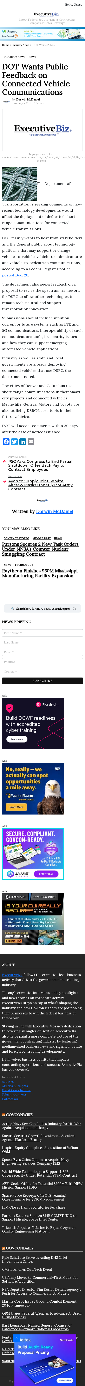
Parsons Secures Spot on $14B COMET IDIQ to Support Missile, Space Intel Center (39, 1217)
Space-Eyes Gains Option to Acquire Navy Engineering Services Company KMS (35, 1161)
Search (75, 609)
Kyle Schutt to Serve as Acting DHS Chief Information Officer (34, 1259)
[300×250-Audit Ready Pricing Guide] (45, 1360)
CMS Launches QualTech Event (27, 1269)
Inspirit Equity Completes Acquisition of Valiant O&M (40, 1149)
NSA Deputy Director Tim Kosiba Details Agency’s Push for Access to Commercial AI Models (41, 1291)
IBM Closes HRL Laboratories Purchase (33, 1207)
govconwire (19, 1114)
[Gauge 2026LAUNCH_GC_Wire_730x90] (42, 34)
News (58, 538)
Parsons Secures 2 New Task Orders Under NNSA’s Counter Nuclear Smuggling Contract (40, 549)
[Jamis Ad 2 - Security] (33, 853)
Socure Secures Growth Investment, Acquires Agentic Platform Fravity (38, 1138)
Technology (24, 564)
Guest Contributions (16, 1090)
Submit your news (14, 1094)
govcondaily (20, 1248)
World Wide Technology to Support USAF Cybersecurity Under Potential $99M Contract (39, 1173)
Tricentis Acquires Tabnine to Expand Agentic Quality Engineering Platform (38, 1229)
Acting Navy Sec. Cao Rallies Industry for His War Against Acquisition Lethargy (41, 1126)
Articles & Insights (15, 1086)
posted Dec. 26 (15, 275)
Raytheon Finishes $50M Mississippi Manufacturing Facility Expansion (40, 573)
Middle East (42, 538)
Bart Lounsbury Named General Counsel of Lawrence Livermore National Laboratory (37, 1327)
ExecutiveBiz (12, 975)
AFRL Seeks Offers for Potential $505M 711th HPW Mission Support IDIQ (42, 1185)
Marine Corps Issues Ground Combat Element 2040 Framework (39, 1303)
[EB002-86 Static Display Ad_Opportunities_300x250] (33, 788)
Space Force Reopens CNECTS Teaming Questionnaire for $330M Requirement (34, 1197)
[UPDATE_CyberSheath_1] (33, 919)
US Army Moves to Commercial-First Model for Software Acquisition (40, 1279)
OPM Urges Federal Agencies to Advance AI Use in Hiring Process (42, 1315)
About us (8, 1081)
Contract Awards (16, 538)
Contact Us (10, 1099)
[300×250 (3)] (33, 723)
